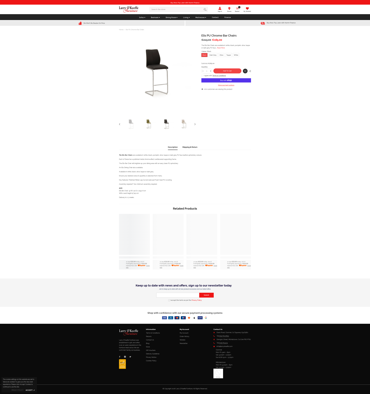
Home (121, 30)
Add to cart (227, 71)
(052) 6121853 (224, 336)
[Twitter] (130, 357)
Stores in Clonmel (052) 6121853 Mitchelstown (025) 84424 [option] (185, 3)
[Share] (249, 71)
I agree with (208, 76)
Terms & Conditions (219, 75)
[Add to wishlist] (245, 71)
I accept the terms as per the (186, 300)
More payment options (226, 85)
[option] (157, 72)
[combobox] (176, 9)
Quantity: (204, 67)
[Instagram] (125, 357)
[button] (119, 124)
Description (173, 147)
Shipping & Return (189, 147)
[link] (134, 257)
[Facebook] (120, 357)
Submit (206, 295)
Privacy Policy (197, 300)
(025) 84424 (223, 343)
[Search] (179, 9)
